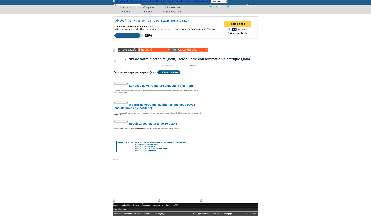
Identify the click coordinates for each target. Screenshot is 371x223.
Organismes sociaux (141, 205)
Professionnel (157, 205)
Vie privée (137, 214)
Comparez (148, 7)
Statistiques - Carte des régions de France (153, 149)
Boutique (148, 11)
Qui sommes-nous (172, 11)
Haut (195, 214)
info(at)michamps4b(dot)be (155, 214)
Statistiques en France (145, 147)
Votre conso (125, 7)
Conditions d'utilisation (122, 214)
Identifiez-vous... (251, 214)
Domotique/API (172, 205)
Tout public (125, 205)
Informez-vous (172, 7)
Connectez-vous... (251, 6)
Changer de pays (169, 72)
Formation (124, 11)
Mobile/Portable (119, 209)
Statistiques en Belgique (146, 151)
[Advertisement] (135, 178)
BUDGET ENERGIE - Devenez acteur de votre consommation (161, 142)
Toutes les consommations (147, 145)
